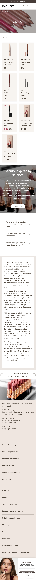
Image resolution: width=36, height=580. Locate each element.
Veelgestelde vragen (10, 445)
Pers (4, 532)
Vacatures (6, 539)
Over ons (5, 490)
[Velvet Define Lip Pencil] (9, 50)
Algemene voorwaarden (11, 472)
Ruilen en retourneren (10, 459)
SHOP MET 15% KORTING (27, 572)
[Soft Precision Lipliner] (9, 80)
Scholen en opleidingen (11, 518)
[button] (28, 6)
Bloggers (5, 525)
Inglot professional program (12, 511)
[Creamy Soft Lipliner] (26, 50)
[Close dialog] (35, 559)
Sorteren (26, 38)
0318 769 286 (7, 426)
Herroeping (6, 479)
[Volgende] (34, 374)
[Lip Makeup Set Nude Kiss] (9, 141)
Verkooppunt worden (10, 504)
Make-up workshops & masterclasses (16, 553)
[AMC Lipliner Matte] (9, 111)
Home (3, 12)
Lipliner (8, 12)
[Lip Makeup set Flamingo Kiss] (26, 111)
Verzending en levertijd (10, 452)
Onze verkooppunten (10, 546)
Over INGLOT (18, 206)
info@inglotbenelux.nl (10, 429)
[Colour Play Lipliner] (26, 80)
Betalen (5, 497)
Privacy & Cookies (8, 466)
